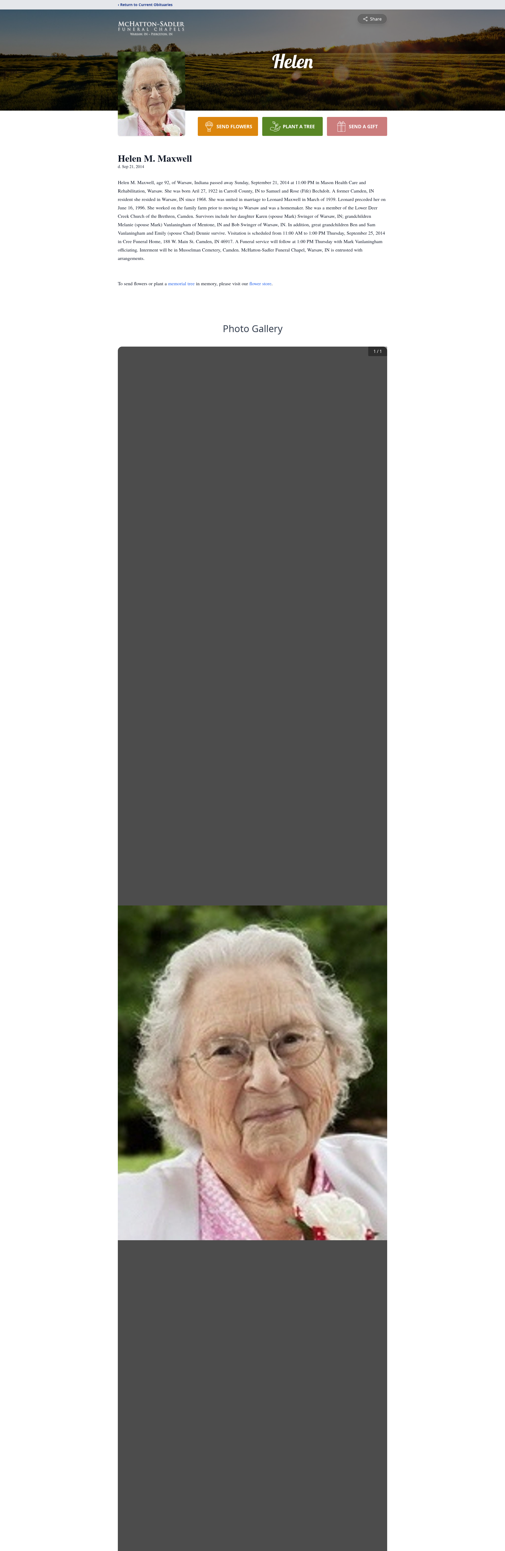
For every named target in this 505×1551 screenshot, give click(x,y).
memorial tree (181, 283)
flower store (260, 283)
